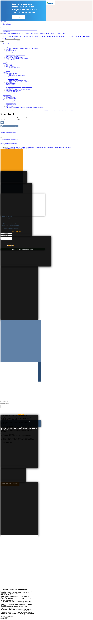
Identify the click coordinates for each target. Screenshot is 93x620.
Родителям (5, 72)
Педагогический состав (11, 52)
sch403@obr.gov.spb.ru (8, 24)
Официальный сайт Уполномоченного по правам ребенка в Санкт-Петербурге (20, 30)
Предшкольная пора (12, 76)
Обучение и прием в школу (11, 73)
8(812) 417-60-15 (6, 23)
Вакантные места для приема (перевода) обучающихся (17, 58)
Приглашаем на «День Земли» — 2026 (7, 136)
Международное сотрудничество (13, 60)
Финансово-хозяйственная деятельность (14, 57)
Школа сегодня (9, 65)
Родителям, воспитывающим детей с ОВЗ (17, 80)
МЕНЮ (7, 85)
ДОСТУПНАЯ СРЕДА (11, 59)
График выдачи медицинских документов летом (8, 132)
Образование (8, 49)
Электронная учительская (7, 96)
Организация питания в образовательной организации (17, 61)
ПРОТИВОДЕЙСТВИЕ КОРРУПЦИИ (16, 93)
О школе (4, 63)
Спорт (7, 105)
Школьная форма (9, 82)
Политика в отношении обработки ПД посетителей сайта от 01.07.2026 (16, 148)
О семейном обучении (13, 79)
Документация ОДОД (10, 100)
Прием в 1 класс (11, 74)
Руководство (8, 51)
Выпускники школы (10, 68)
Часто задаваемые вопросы (14, 67)
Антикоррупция (9, 92)
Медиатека (8, 71)
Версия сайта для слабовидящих (10, 125)
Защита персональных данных (12, 91)
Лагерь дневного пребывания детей (13, 90)
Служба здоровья (9, 88)
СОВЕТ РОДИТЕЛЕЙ (10, 84)
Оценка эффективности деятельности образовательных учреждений (23, 48)
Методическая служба (10, 97)
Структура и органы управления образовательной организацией (19, 46)
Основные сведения (10, 44)
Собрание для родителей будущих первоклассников (9, 143)
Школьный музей (9, 106)
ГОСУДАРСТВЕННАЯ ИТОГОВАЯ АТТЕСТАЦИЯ (19, 81)
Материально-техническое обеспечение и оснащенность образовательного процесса (24, 54)
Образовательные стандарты (12, 50)
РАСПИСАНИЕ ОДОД (10, 103)
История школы (9, 64)
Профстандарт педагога (11, 98)
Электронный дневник (10, 83)
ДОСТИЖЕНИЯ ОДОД (11, 104)
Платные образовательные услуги (13, 56)
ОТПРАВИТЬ (21, 414)
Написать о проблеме (18, 17)
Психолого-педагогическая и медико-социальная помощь (18, 89)
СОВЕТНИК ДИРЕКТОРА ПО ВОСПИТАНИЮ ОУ (9, 139)
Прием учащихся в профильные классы (16, 75)
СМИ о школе (9, 69)
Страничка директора (10, 66)
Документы (8, 47)
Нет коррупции (6, 31)
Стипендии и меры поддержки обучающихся (15, 55)
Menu (2, 41)
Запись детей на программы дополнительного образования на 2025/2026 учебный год (24, 107)
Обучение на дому (12, 77)
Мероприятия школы (7, 95)
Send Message (10, 245)
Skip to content (4, 21)
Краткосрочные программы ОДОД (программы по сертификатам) (20, 108)
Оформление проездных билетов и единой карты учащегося (19, 87)
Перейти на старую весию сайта (10, 483)
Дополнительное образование (8, 99)
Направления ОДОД (10, 101)
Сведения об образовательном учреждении (10, 43)
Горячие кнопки (4, 27)
